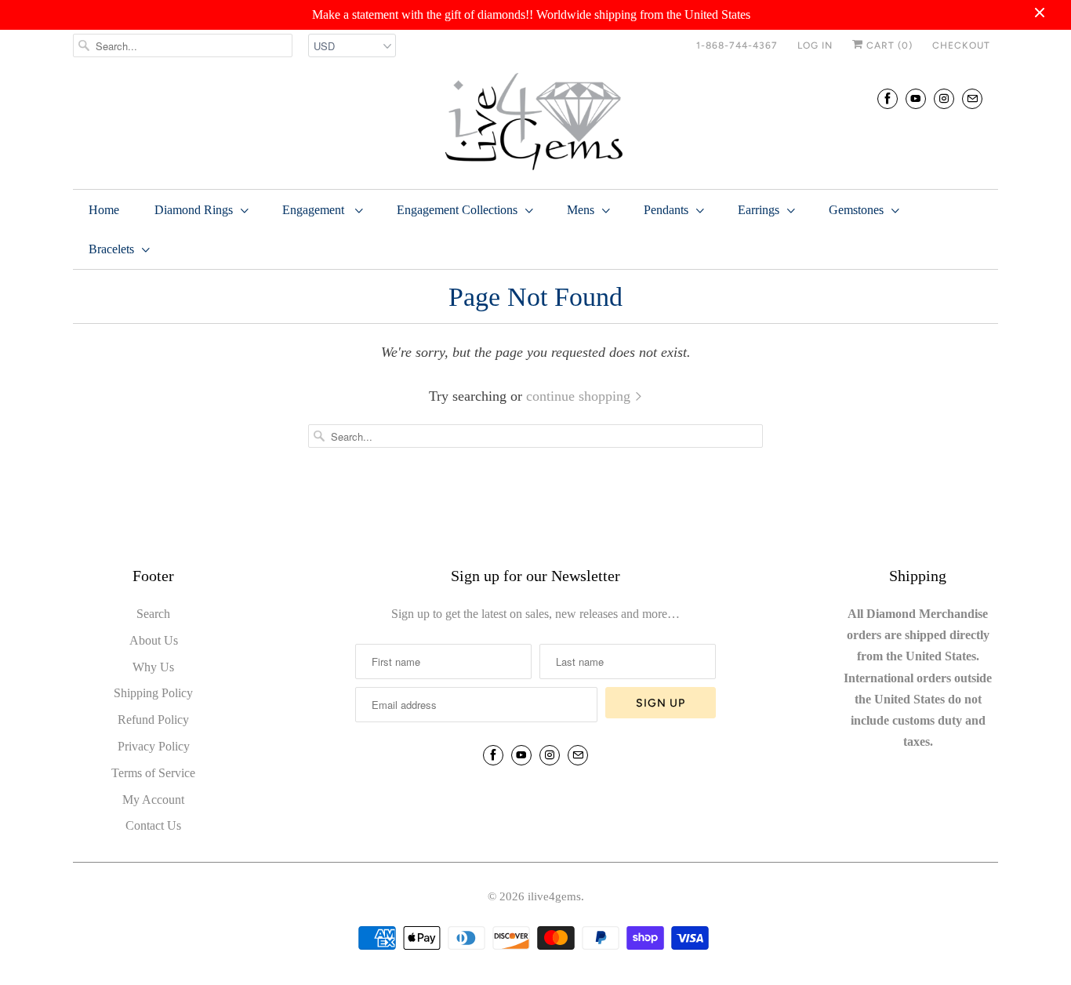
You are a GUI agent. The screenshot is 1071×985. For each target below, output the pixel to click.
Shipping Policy (153, 693)
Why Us (153, 667)
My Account (153, 799)
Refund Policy (153, 719)
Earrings (758, 209)
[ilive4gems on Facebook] (887, 98)
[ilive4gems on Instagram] (944, 98)
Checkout (961, 45)
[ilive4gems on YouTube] (916, 98)
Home (104, 209)
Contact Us (153, 825)
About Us (153, 640)
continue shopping (580, 396)
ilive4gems (554, 896)
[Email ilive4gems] (972, 98)
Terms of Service (153, 773)
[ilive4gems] (535, 123)
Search (153, 613)
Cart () (888, 45)
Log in (815, 45)
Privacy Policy (154, 746)
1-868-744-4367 (737, 45)
